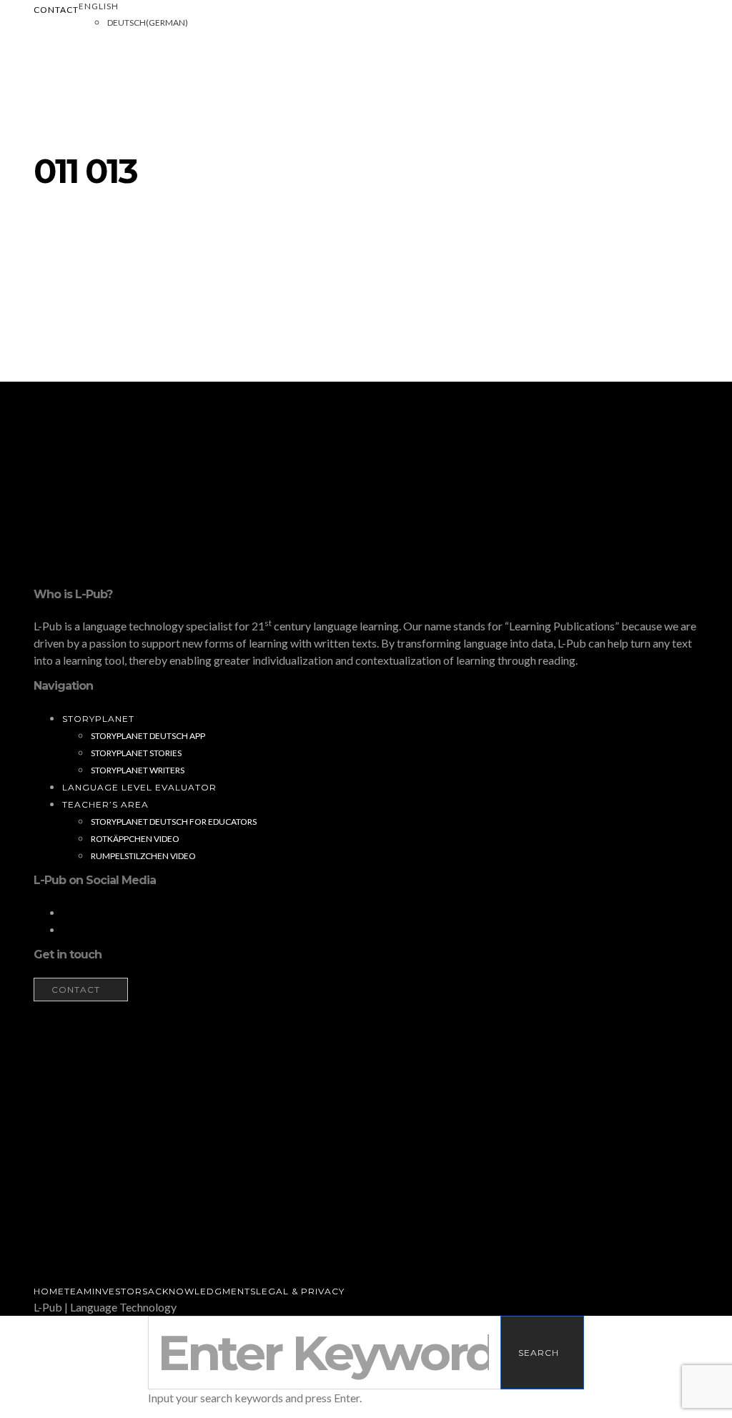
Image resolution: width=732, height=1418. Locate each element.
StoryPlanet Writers (137, 770)
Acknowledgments (202, 1291)
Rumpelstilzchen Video (143, 856)
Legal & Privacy (300, 1291)
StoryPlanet (98, 718)
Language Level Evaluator (139, 787)
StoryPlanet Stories (136, 753)
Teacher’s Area (105, 804)
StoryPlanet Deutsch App (148, 735)
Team (78, 1291)
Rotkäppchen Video (135, 838)
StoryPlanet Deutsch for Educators (174, 821)
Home (49, 1291)
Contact (56, 9)
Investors (120, 1291)
